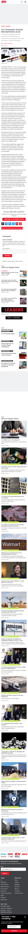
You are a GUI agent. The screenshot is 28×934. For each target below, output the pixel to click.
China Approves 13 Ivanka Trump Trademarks (7, 345)
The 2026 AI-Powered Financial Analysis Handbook (8, 364)
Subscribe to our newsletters (14, 219)
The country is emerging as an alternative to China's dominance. (13, 528)
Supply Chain (5, 26)
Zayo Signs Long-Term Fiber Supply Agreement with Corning (9, 281)
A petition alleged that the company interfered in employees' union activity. (13, 500)
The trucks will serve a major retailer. (10, 698)
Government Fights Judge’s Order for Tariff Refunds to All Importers (13, 838)
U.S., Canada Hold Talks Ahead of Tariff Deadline (11, 724)
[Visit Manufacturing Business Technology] (17, 856)
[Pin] (16, 223)
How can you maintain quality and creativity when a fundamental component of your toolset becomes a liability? (13, 756)
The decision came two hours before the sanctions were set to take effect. (13, 671)
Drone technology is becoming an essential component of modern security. (12, 614)
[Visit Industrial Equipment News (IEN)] (17, 854)
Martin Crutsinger (8, 43)
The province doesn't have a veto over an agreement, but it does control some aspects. (12, 585)
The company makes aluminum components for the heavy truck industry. (13, 785)
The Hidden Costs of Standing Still (10, 440)
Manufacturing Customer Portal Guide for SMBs (9, 273)
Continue (14, 930)
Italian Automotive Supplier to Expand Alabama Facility (13, 782)
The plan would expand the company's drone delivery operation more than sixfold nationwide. (13, 643)
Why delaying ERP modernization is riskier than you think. (14, 442)
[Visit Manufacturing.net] (10, 856)
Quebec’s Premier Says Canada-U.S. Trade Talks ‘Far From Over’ (12, 581)
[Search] (21, 2)
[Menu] (25, 2)
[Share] (6, 223)
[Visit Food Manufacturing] (10, 854)
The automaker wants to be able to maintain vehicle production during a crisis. (14, 813)
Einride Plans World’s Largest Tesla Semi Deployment (12, 696)
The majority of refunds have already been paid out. (13, 841)
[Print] (2, 223)
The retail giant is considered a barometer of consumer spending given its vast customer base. (13, 556)
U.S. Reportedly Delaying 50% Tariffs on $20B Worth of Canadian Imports (13, 667)
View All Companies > (14, 317)
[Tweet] (13, 223)
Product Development (7, 749)
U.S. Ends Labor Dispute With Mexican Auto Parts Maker (9, 290)
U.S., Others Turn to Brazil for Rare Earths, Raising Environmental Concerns (9, 300)
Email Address (6, 248)
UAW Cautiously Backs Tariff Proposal (8, 354)
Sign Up (5, 873)
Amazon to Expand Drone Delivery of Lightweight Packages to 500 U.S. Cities (11, 639)
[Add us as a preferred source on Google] (20, 223)
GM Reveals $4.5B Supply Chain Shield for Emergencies (12, 810)
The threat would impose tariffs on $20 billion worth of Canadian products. (12, 727)
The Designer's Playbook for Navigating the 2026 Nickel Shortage (13, 752)
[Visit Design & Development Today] (3, 854)
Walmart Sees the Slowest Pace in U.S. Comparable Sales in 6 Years (11, 553)
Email (2, 866)
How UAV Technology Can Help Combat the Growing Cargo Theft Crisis (12, 611)
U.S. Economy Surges (8, 333)
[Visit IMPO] (24, 854)
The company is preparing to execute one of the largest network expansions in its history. (13, 470)
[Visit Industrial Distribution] (3, 856)
